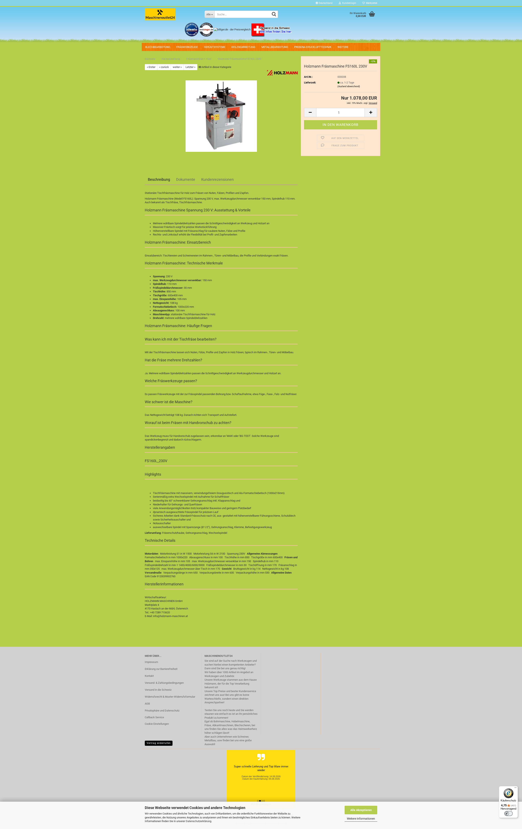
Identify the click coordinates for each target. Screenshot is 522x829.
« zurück (164, 67)
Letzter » (190, 67)
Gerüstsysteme (214, 47)
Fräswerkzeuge (187, 47)
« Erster (151, 67)
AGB (147, 703)
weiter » (177, 67)
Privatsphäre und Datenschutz (162, 710)
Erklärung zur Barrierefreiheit (161, 668)
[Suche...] (274, 14)
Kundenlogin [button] (348, 3)
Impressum (151, 662)
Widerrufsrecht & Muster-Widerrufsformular (170, 696)
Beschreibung (159, 179)
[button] (324, 3)
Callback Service (154, 717)
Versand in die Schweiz (158, 689)
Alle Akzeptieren (361, 810)
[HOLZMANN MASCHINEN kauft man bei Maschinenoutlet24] (171, 14)
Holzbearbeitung (243, 47)
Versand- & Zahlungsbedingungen (164, 682)
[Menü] (515, 788)
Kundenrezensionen (217, 179)
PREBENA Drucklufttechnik (312, 47)
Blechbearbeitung (157, 47)
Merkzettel (371, 3)
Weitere (342, 47)
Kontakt (149, 675)
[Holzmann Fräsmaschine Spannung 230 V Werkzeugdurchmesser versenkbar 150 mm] (221, 116)
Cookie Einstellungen (157, 723)
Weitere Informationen (361, 818)
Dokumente (185, 179)
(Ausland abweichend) (348, 86)
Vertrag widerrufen (159, 743)
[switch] (508, 813)
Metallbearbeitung (274, 47)
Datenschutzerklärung (198, 821)
